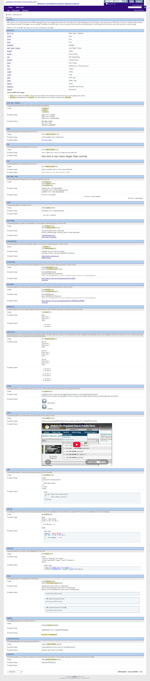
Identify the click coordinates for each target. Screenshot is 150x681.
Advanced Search (139, 10)
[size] (9, 39)
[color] (9, 36)
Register (139, 1)
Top (141, 671)
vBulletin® (74, 676)
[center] (17, 48)
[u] (12, 33)
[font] (8, 42)
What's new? (20, 7)
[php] (8, 78)
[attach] (9, 89)
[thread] (9, 60)
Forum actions (15, 10)
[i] (10, 33)
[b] (8, 33)
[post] (9, 63)
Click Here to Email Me (49, 237)
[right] (12, 48)
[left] (8, 48)
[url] (8, 57)
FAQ (8, 10)
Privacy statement (133, 671)
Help (131, 1)
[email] (9, 54)
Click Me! (45, 280)
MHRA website (122, 671)
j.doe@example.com (48, 235)
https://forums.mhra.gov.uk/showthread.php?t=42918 (58, 278)
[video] (9, 72)
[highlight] (10, 45)
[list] (8, 66)
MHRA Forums (46, 258)
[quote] (9, 83)
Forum (10, 7)
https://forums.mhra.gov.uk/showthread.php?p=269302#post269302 (63, 301)
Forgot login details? (137, 5)
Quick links (25, 10)
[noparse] (10, 86)
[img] (8, 69)
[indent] (9, 51)
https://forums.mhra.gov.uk (50, 256)
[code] (9, 75)
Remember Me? (112, 3)
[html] (9, 81)
